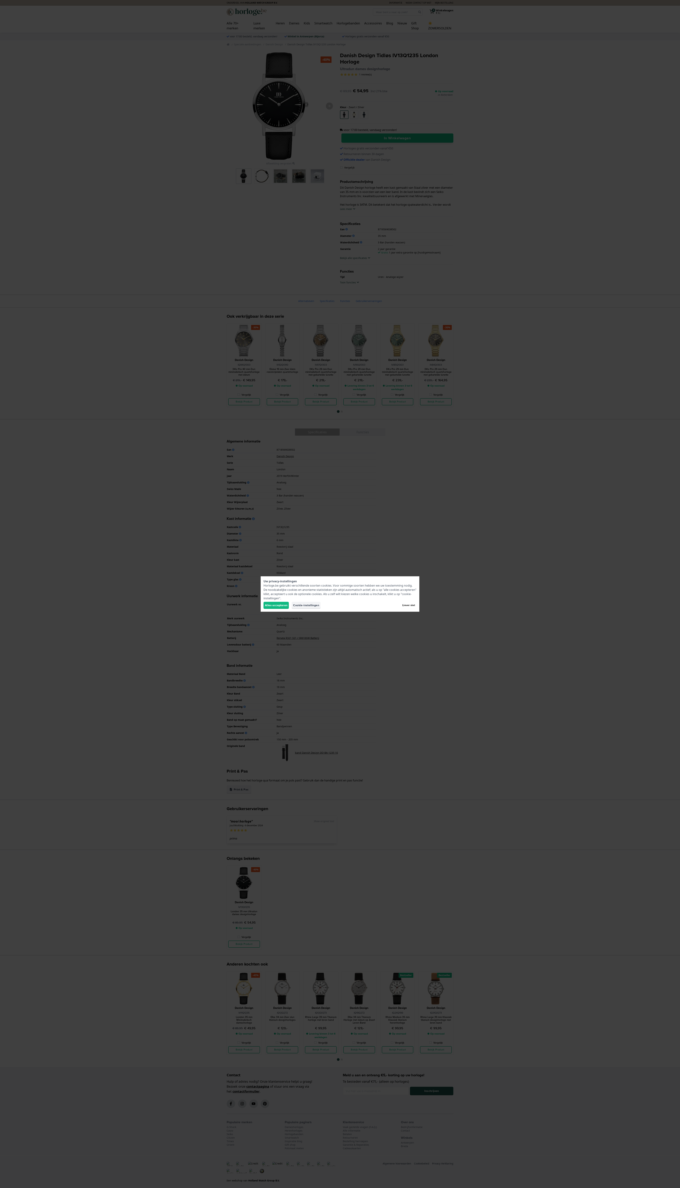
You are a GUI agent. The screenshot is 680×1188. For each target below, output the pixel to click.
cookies (326, 585)
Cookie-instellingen (306, 605)
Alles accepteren (276, 605)
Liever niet (408, 605)
